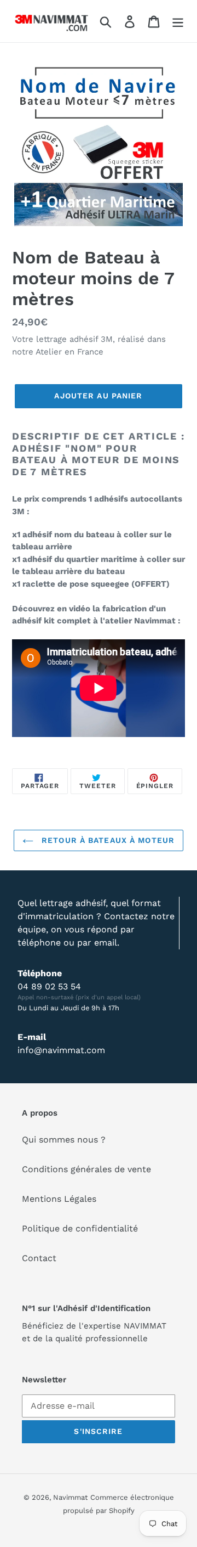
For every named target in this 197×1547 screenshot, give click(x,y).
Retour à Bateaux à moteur (107, 840)
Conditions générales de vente (86, 1169)
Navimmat (70, 1497)
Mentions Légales (59, 1199)
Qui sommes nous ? (64, 1139)
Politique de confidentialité (80, 1228)
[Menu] (178, 21)
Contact (39, 1258)
